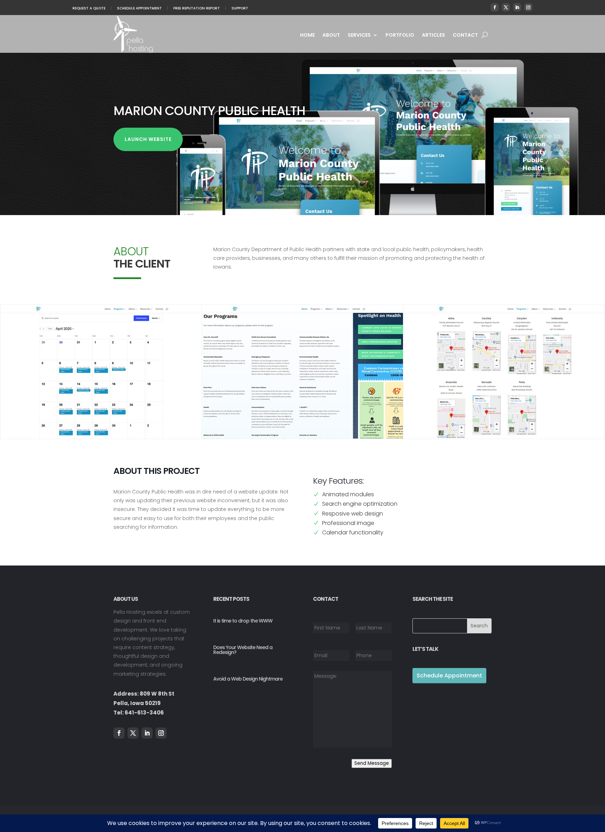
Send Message (371, 763)
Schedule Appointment (139, 8)
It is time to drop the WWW (242, 620)
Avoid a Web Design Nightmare (248, 678)
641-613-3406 (144, 712)
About (331, 35)
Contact (465, 35)
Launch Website (148, 139)
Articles (433, 35)
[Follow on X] (506, 7)
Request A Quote (88, 8)
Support (239, 8)
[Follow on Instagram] (528, 7)
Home (307, 35)
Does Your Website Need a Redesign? (242, 650)
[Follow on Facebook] (495, 7)
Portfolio (399, 35)
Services (359, 35)
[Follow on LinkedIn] (517, 7)
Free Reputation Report (196, 8)
